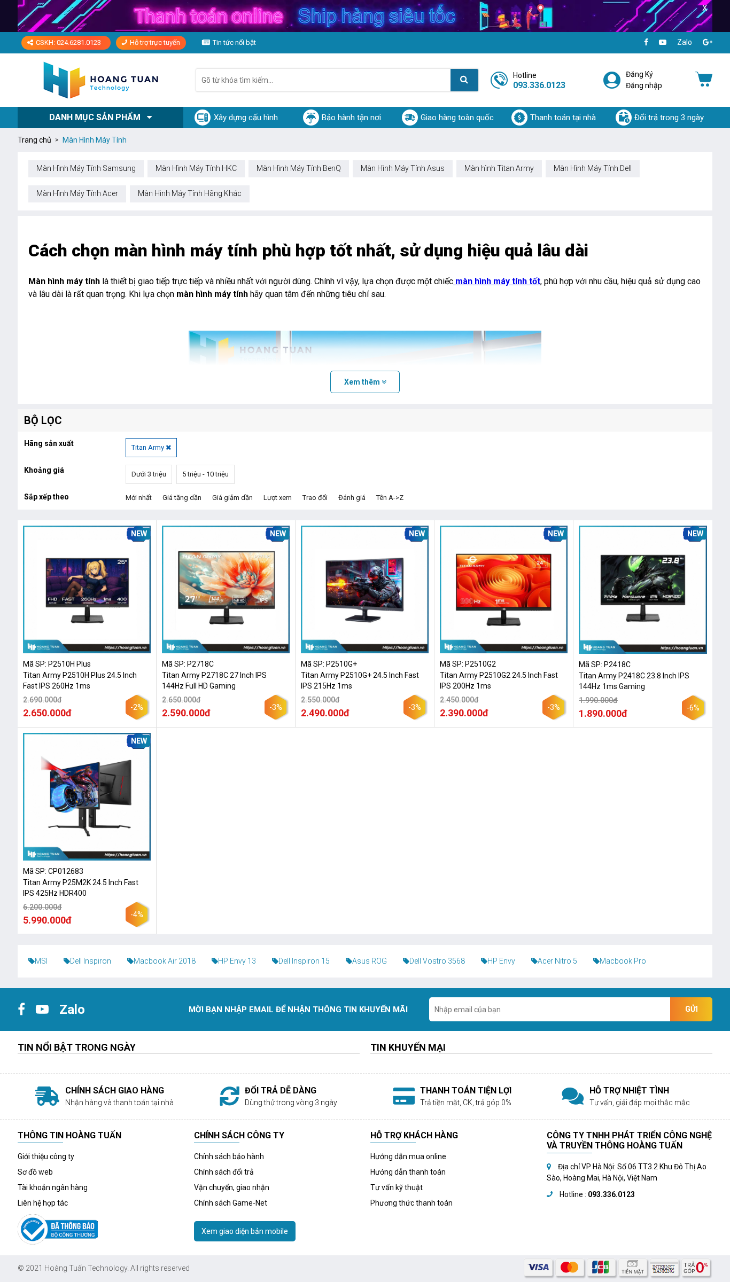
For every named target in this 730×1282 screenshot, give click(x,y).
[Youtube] (662, 42)
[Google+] (707, 42)
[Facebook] (646, 42)
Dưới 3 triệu (148, 474)
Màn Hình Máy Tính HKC (196, 168)
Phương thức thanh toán (411, 1203)
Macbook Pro (623, 961)
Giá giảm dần (232, 498)
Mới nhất (139, 498)
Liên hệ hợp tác (43, 1203)
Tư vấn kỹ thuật (396, 1187)
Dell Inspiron (90, 961)
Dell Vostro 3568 (437, 961)
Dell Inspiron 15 (304, 961)
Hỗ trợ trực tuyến (155, 42)
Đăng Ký (639, 74)
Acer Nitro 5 (557, 961)
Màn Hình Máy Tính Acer (77, 193)
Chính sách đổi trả (224, 1172)
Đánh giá (352, 498)
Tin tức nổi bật (234, 42)
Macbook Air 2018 (165, 961)
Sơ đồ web (35, 1172)
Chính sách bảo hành (229, 1156)
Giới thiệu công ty (46, 1156)
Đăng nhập (644, 85)
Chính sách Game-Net (230, 1203)
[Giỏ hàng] (703, 80)
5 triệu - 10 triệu (205, 474)
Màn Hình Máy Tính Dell (593, 168)
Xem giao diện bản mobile (244, 1231)
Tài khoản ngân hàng (53, 1187)
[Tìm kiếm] (464, 80)
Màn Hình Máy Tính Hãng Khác (190, 193)
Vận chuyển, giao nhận (231, 1187)
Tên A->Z (389, 498)
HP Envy (501, 961)
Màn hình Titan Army (499, 168)
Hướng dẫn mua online (408, 1156)
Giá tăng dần (181, 498)
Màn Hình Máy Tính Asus (403, 168)
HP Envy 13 (237, 961)
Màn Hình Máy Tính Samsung (86, 168)
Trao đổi (315, 498)
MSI (41, 961)
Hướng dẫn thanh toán (408, 1172)
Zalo (684, 42)
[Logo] (100, 80)
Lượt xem (277, 498)
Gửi (691, 1009)
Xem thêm (363, 382)
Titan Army (148, 447)
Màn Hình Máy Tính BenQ (299, 168)
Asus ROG (369, 961)
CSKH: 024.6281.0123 (68, 42)
